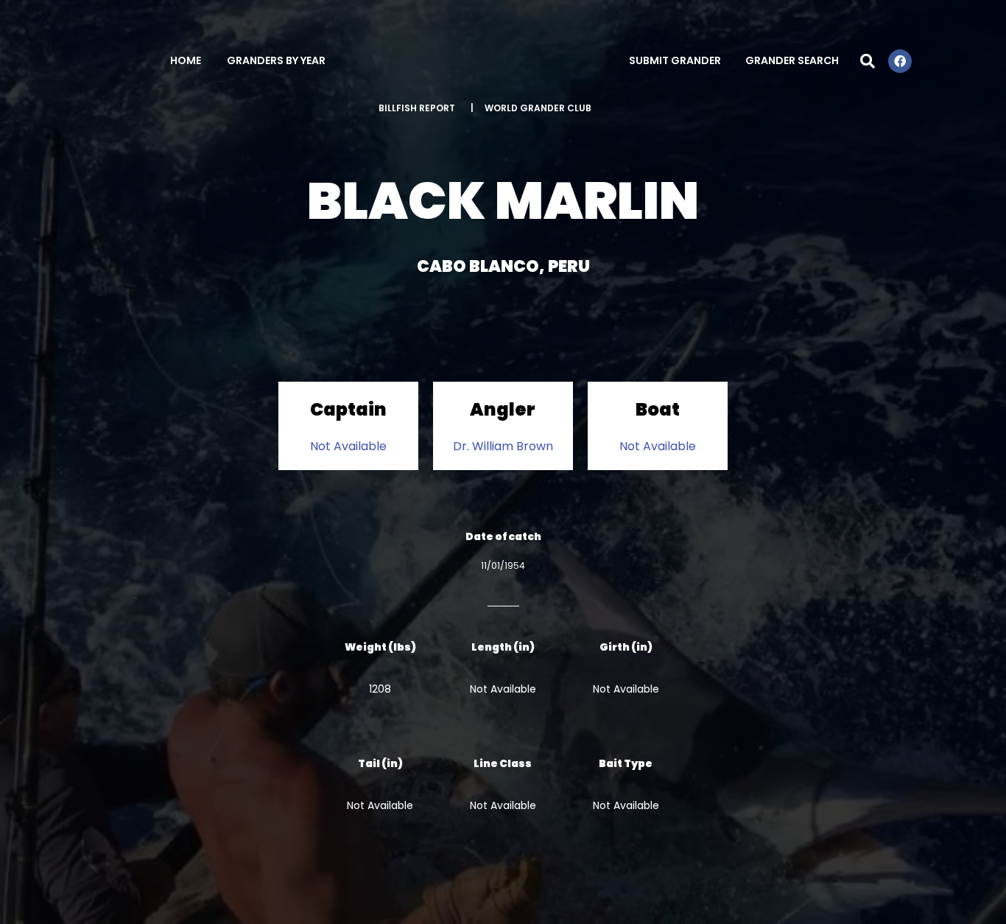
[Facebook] (900, 61)
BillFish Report (417, 108)
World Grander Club (538, 108)
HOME (185, 60)
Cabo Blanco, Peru (503, 266)
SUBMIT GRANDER (675, 60)
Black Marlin (503, 200)
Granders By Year (276, 60)
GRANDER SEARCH (792, 60)
